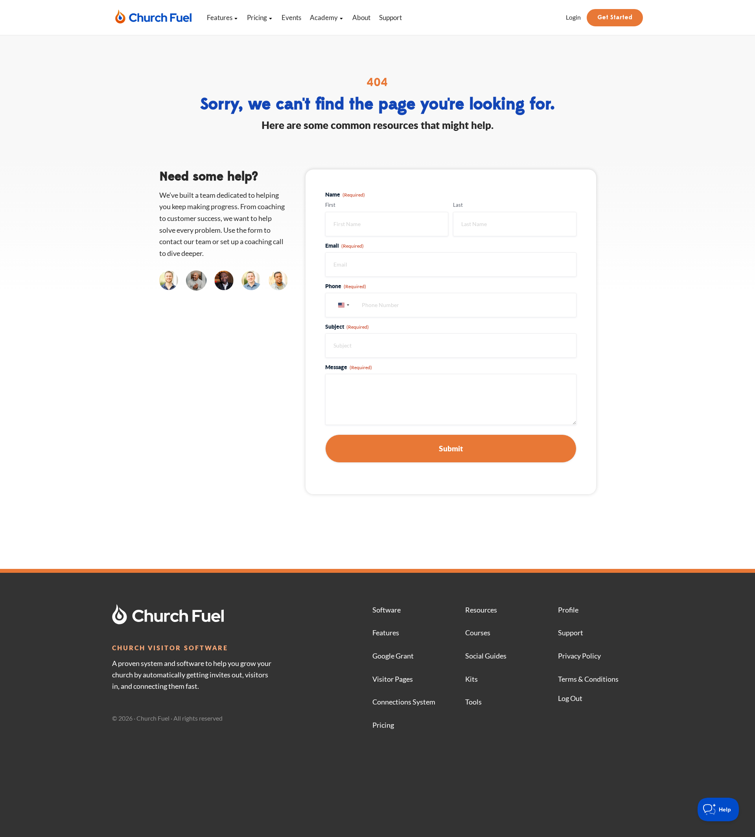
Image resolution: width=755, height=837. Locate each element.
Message (348, 367)
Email (344, 245)
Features (219, 17)
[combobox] (342, 305)
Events (291, 17)
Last (458, 205)
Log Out (570, 698)
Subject (347, 326)
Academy (324, 17)
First (330, 205)
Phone (345, 286)
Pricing (257, 17)
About (361, 17)
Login (573, 17)
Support (390, 17)
